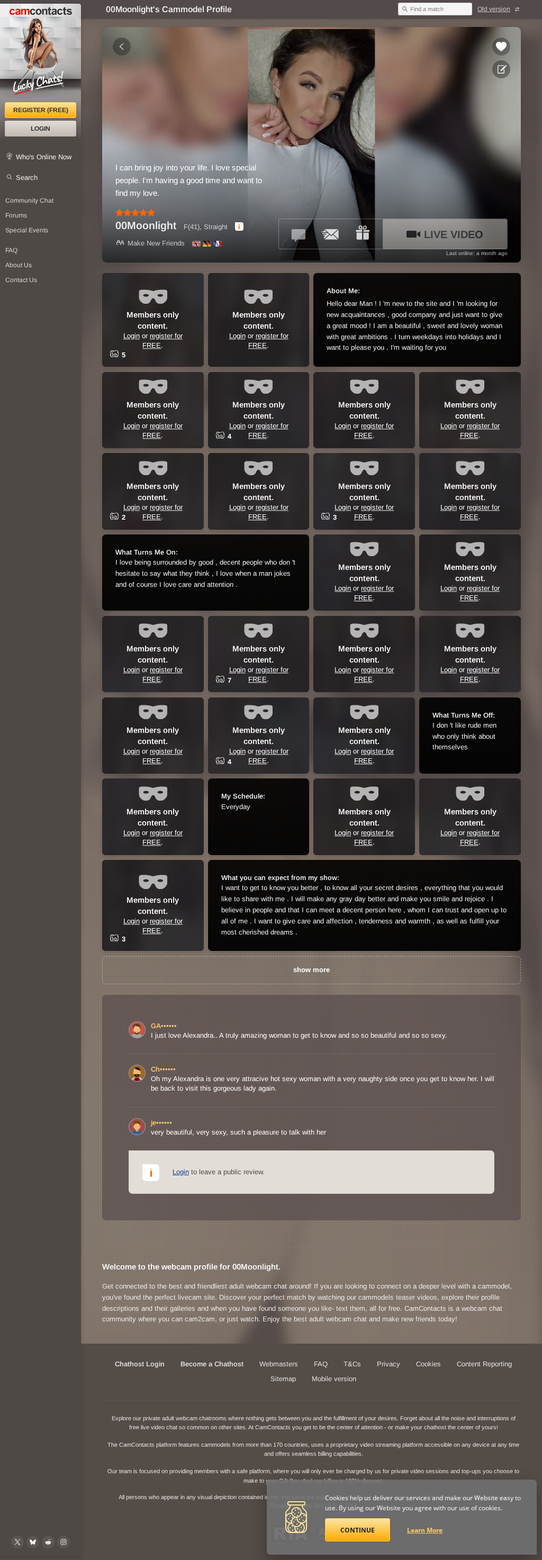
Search (27, 178)
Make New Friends (156, 243)
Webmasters (278, 1364)
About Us (18, 265)
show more (311, 970)
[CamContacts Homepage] (40, 53)
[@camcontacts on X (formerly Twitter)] (17, 1542)
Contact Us (21, 280)
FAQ (11, 250)
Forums (16, 215)
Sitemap (283, 1379)
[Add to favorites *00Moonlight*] (501, 47)
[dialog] (239, 226)
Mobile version (334, 1379)
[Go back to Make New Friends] (122, 47)
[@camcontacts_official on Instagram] (63, 1542)
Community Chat (29, 200)
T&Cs (352, 1364)
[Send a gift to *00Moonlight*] (362, 234)
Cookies (428, 1364)
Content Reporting (484, 1364)
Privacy (388, 1364)
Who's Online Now (43, 157)
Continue (357, 1530)
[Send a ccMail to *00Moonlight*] (331, 234)
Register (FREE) (40, 110)
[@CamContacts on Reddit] (48, 1542)
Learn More (424, 1530)
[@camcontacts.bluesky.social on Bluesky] (32, 1542)
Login (40, 128)
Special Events (26, 230)
